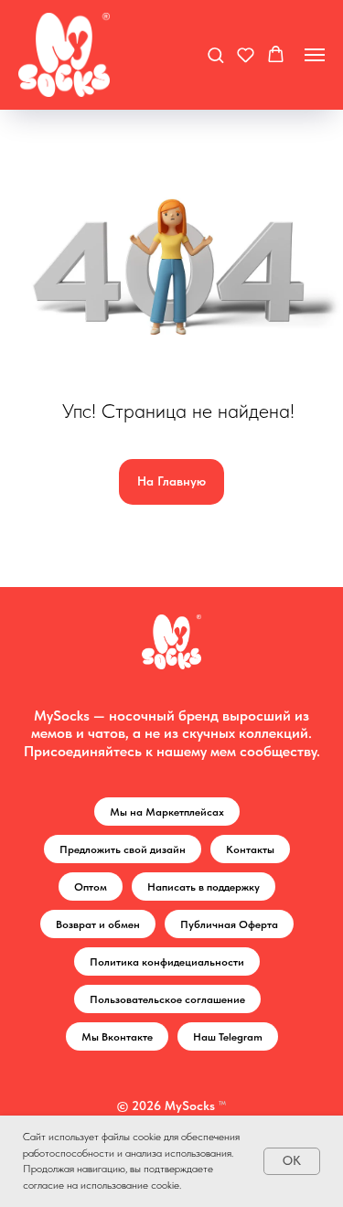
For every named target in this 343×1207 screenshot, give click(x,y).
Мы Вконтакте (117, 1037)
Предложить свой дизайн (122, 849)
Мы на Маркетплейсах (167, 812)
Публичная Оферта (229, 924)
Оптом (90, 887)
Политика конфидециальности (167, 962)
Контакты (250, 849)
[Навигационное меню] (315, 54)
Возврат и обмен (98, 924)
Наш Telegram (228, 1037)
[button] (215, 54)
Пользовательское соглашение (167, 999)
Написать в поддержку (203, 887)
